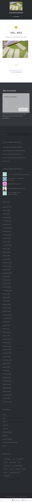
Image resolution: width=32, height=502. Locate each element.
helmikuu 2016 (7, 391)
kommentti (23, 109)
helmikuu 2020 (7, 266)
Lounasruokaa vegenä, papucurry (12, 154)
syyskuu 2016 (6, 367)
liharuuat (5, 428)
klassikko (5, 425)
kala (4, 418)
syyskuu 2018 (6, 297)
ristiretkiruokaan (16, 12)
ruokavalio (7, 476)
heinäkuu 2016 (7, 374)
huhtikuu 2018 (7, 311)
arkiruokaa (7, 459)
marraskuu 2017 (7, 318)
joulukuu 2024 (7, 224)
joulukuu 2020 (7, 252)
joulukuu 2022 (7, 238)
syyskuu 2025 (6, 210)
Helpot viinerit (7, 161)
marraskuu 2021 (7, 245)
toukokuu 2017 (7, 339)
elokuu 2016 (6, 370)
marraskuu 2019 (7, 273)
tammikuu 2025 (7, 221)
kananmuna (7, 465)
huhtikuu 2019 (6, 283)
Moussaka (18, 184)
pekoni (6, 472)
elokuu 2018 (6, 301)
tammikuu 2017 (7, 353)
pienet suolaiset (7, 439)
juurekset (20, 459)
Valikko (16, 16)
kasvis (4, 421)
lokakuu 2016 (6, 363)
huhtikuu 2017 (6, 342)
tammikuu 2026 (7, 207)
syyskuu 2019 (6, 276)
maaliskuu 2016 (7, 388)
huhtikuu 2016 (7, 384)
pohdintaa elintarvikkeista (10, 442)
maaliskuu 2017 (7, 346)
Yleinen (5, 446)
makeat (5, 435)
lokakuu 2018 (6, 294)
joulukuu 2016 (6, 356)
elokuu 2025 (6, 214)
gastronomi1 (15, 37)
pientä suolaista (15, 472)
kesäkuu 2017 (6, 335)
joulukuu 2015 (6, 398)
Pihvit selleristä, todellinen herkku (12, 147)
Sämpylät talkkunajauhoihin (21, 174)
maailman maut (7, 432)
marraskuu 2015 (7, 402)
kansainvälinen (17, 465)
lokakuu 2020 (6, 255)
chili (13, 459)
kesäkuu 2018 (6, 304)
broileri (5, 414)
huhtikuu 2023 (7, 231)
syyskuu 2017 (6, 325)
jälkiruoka (13, 462)
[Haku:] (16, 134)
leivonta (18, 469)
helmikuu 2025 (7, 217)
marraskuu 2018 (7, 290)
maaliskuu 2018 (7, 315)
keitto (11, 469)
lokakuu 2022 (6, 242)
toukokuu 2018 (7, 308)
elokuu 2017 (6, 328)
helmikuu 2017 (7, 349)
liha (24, 469)
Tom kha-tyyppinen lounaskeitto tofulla (14, 150)
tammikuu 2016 (7, 395)
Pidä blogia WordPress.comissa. (14, 496)
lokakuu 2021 (6, 248)
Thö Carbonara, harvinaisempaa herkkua (14, 157)
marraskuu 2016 (7, 360)
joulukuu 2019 (6, 269)
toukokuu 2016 (7, 381)
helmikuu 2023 (7, 235)
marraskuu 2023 (7, 228)
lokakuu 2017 (6, 321)
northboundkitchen (13, 188)
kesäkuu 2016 (6, 377)
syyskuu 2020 (6, 259)
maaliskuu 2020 (7, 262)
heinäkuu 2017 (7, 332)
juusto (5, 462)
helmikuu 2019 (7, 287)
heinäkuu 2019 (7, 280)
